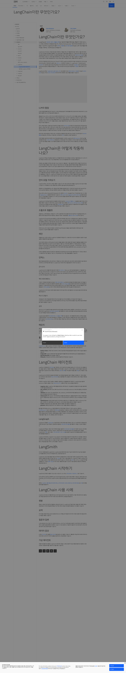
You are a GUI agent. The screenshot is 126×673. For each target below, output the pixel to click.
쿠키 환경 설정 (59, 666)
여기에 (96, 666)
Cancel (44, 342)
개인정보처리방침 (44, 668)
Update (65, 342)
